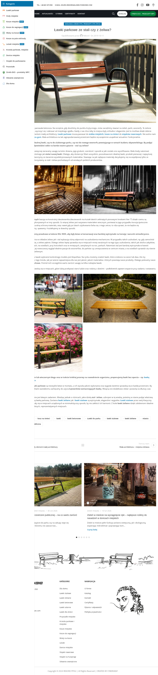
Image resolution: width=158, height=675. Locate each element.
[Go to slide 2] (79, 537)
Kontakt (88, 598)
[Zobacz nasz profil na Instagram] (142, 5)
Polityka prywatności (93, 612)
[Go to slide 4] (84, 537)
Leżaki (62, 643)
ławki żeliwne (130, 418)
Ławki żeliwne (65, 598)
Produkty (88, 24)
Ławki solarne (65, 607)
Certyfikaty (89, 602)
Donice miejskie (66, 647)
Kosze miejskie (66, 629)
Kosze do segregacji (68, 633)
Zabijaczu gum (34, 137)
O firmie (88, 588)
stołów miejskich (96, 134)
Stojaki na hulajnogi (68, 657)
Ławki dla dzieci (66, 612)
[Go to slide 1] (76, 537)
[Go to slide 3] (81, 537)
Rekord (86, 35)
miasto (146, 418)
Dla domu (64, 588)
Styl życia (96, 24)
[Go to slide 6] (89, 537)
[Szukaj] (113, 13)
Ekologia (69, 24)
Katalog (88, 593)
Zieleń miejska (39, 511)
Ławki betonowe (66, 602)
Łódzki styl (78, 24)
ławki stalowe (112, 418)
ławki (58, 418)
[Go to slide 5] (86, 537)
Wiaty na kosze (66, 638)
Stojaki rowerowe (67, 652)
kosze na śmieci (112, 134)
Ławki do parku (93, 418)
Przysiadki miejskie (67, 616)
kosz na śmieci (44, 418)
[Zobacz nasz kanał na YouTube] (148, 5)
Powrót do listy (82, 445)
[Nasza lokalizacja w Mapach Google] (153, 5)
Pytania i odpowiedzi (93, 607)
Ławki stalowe (65, 593)
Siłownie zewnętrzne (68, 661)
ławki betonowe (74, 418)
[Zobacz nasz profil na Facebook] (137, 5)
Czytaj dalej (92, 530)
